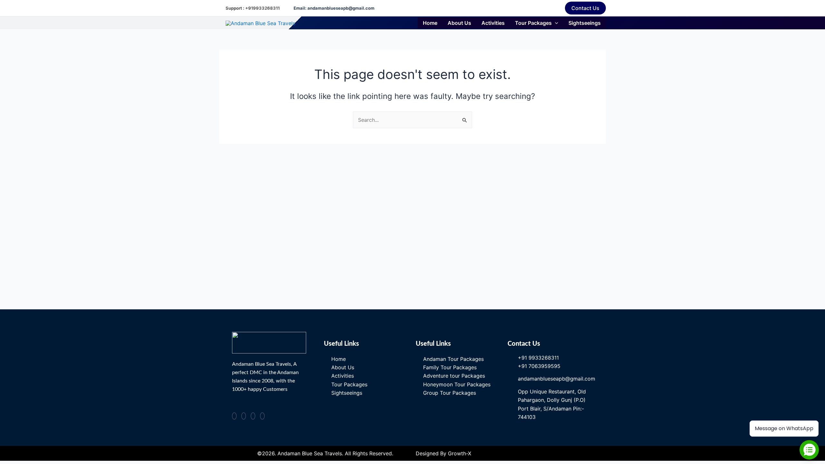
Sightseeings (584, 23)
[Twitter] (253, 416)
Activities (493, 23)
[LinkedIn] (262, 416)
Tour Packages (533, 23)
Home (430, 23)
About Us (459, 23)
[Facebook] (234, 416)
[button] (585, 8)
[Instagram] (243, 416)
